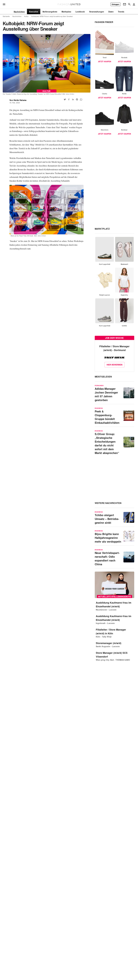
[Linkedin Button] (73, 99)
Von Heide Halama (17, 100)
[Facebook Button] (69, 99)
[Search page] (129, 4)
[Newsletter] (124, 4)
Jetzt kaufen (104, 61)
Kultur (26, 16)
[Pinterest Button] (77, 99)
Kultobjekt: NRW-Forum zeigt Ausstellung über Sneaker (52, 16)
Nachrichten (16, 16)
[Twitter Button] (65, 99)
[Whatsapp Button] (81, 99)
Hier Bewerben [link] (114, 364)
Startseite (6, 16)
